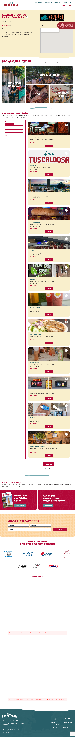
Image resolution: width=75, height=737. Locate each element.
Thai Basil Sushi (34, 279)
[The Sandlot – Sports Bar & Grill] (49, 128)
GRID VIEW (9, 124)
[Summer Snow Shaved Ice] (49, 382)
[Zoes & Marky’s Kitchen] (49, 325)
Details (49, 146)
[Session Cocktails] (49, 354)
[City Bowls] (49, 409)
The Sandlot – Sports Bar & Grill (38, 137)
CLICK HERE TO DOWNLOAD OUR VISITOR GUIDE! (69, 25)
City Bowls (32, 418)
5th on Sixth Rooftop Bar (36, 194)
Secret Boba (33, 165)
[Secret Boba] (49, 156)
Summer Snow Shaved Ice (37, 391)
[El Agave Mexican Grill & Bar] (49, 437)
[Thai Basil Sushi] (49, 270)
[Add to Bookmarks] (26, 17)
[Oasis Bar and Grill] (49, 213)
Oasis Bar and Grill (35, 222)
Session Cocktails (34, 362)
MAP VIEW (18, 124)
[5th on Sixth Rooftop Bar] (49, 185)
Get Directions (6, 25)
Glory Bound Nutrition (36, 308)
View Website (33, 143)
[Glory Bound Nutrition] (49, 299)
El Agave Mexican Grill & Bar (37, 446)
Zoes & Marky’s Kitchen (36, 334)
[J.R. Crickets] (49, 242)
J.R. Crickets (33, 251)
